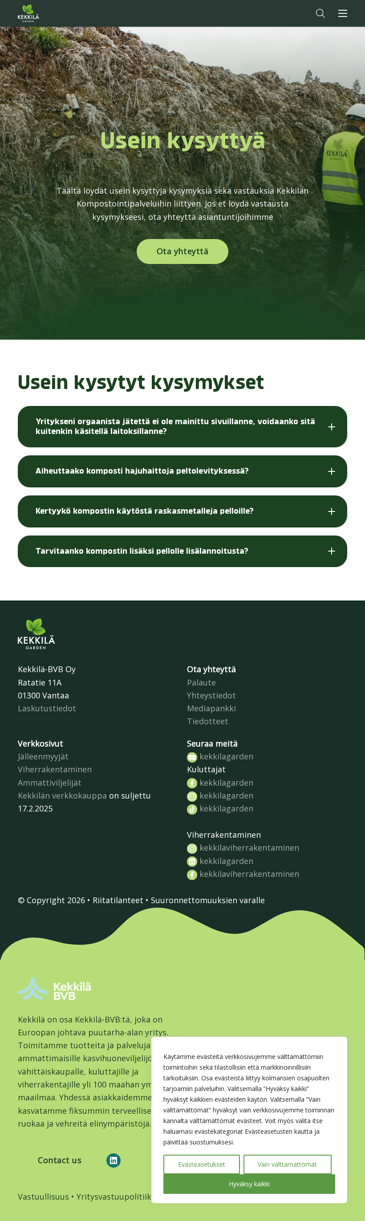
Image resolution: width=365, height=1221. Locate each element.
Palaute (201, 682)
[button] (320, 13)
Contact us (59, 1160)
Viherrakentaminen (55, 769)
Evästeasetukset (201, 1164)
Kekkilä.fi (46, 13)
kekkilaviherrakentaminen (248, 847)
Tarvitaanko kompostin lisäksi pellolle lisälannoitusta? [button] (142, 551)
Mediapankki (211, 708)
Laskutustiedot (47, 708)
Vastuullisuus (43, 1196)
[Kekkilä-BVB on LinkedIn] (113, 1160)
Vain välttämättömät (287, 1164)
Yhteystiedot (211, 695)
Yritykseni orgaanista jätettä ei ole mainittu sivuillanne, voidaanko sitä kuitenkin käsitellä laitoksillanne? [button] (175, 426)
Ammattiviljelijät (49, 782)
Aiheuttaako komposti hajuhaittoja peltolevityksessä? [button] (142, 471)
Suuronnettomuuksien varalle (208, 900)
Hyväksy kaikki (249, 1184)
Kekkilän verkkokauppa (62, 795)
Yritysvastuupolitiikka (118, 1196)
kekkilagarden (225, 756)
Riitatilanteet (118, 900)
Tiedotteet (207, 721)
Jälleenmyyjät (43, 756)
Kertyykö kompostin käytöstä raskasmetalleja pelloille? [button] (145, 511)
